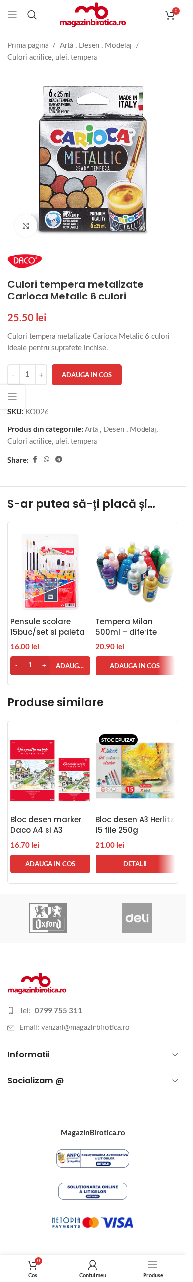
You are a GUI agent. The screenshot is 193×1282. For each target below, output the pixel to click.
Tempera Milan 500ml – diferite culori (126, 631)
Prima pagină (27, 45)
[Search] (32, 15)
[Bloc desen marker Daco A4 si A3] (50, 771)
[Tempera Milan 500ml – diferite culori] (135, 572)
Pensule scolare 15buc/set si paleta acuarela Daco (47, 631)
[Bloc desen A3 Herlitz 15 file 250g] (135, 771)
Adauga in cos (87, 375)
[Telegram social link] (58, 460)
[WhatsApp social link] (46, 460)
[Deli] (137, 918)
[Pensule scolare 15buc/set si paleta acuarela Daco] (50, 572)
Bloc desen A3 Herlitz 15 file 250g (135, 824)
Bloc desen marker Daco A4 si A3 (46, 824)
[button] (50, 665)
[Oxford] (48, 918)
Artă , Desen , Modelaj (96, 45)
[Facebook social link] (35, 460)
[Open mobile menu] (12, 15)
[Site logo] (92, 14)
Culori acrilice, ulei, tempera (52, 57)
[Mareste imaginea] (26, 225)
